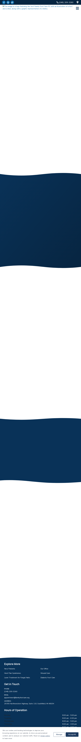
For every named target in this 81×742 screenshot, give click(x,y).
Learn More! (7, 356)
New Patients (9, 669)
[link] (4, 2)
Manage (59, 734)
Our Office (44, 669)
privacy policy (45, 736)
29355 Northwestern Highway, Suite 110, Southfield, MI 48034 (29, 703)
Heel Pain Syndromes (12, 673)
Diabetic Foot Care (47, 677)
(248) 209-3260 (10, 691)
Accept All (72, 734)
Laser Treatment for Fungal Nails (17, 677)
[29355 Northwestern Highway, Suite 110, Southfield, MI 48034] (78, 2)
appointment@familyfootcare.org (17, 697)
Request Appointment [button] (31, 142)
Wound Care (45, 673)
